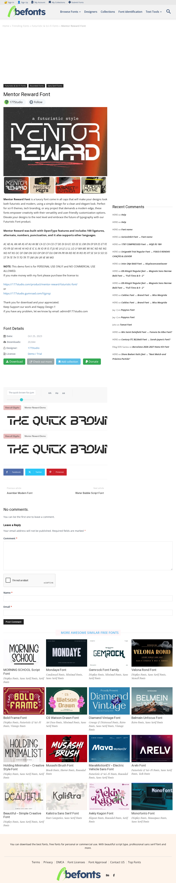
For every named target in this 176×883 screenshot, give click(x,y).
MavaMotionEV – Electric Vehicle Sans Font (106, 767)
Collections (108, 12)
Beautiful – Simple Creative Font (22, 815)
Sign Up (22, 2)
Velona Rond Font (143, 670)
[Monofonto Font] (152, 796)
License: (11, 353)
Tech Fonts (144, 773)
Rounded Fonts (37, 85)
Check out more (42, 361)
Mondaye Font (56, 670)
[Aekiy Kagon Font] (109, 796)
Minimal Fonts (74, 674)
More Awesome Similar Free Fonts (90, 633)
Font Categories (54, 818)
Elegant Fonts (96, 818)
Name (8, 592)
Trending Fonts (20, 25)
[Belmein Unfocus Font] (152, 701)
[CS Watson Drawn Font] (66, 701)
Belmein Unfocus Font (146, 718)
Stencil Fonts (138, 678)
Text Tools (152, 12)
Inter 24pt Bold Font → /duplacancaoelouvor (144, 263)
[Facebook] (114, 875)
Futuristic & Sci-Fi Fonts (45, 25)
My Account (40, 2)
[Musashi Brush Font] (66, 748)
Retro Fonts (137, 722)
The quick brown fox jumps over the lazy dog (57, 420)
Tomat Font (126, 324)
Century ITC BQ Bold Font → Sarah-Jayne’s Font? (145, 339)
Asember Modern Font (19, 493)
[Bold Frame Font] (24, 701)
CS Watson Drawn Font (62, 718)
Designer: (11, 348)
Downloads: (14, 342)
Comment (10, 538)
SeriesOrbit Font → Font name (136, 236)
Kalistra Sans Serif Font (62, 813)
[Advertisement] (88, 55)
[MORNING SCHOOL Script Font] (24, 653)
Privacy (48, 862)
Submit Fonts (78, 2)
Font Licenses (76, 862)
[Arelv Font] (152, 748)
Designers (90, 12)
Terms (36, 862)
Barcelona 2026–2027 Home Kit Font (150, 346)
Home (6, 25)
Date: (10, 336)
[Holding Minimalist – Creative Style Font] (24, 748)
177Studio (33, 348)
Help (123, 214)
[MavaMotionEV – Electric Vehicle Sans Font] (109, 748)
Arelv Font (138, 765)
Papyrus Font (128, 309)
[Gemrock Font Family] (109, 653)
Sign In (9, 2)
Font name (127, 229)
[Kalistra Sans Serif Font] (66, 796)
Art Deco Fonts (54, 722)
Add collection (69, 361)
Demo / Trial (35, 353)
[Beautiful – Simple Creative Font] (24, 796)
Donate (93, 361)
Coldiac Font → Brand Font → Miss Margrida (144, 295)
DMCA (60, 862)
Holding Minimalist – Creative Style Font (23, 767)
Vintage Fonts (18, 726)
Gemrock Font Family (104, 670)
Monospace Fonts (157, 818)
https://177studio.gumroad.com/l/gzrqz (27, 293)
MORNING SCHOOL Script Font (21, 671)
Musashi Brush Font (60, 765)
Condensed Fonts (55, 674)
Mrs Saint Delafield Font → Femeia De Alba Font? (146, 332)
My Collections (58, 2)
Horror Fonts (67, 770)
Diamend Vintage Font (104, 718)
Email (7, 606)
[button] (168, 12)
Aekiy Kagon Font (101, 813)
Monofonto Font (143, 813)
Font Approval (98, 862)
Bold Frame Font (15, 718)
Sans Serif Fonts (55, 85)
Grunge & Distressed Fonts (103, 722)
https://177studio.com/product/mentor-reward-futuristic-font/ (40, 284)
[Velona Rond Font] (152, 653)
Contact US (117, 862)
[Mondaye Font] (66, 653)
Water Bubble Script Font (89, 493)
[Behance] (107, 875)
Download (16, 361)
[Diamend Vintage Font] (109, 701)
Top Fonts (134, 862)
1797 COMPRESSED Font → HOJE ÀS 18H (141, 244)
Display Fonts (10, 678)
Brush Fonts (52, 770)
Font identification (130, 12)
